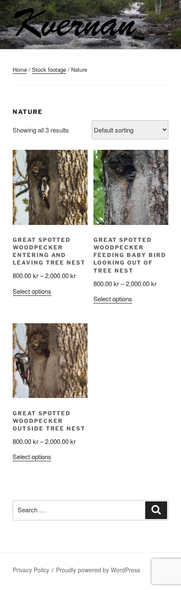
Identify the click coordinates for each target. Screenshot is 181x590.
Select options (32, 291)
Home (20, 69)
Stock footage (49, 69)
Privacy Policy (31, 570)
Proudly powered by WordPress (98, 570)
